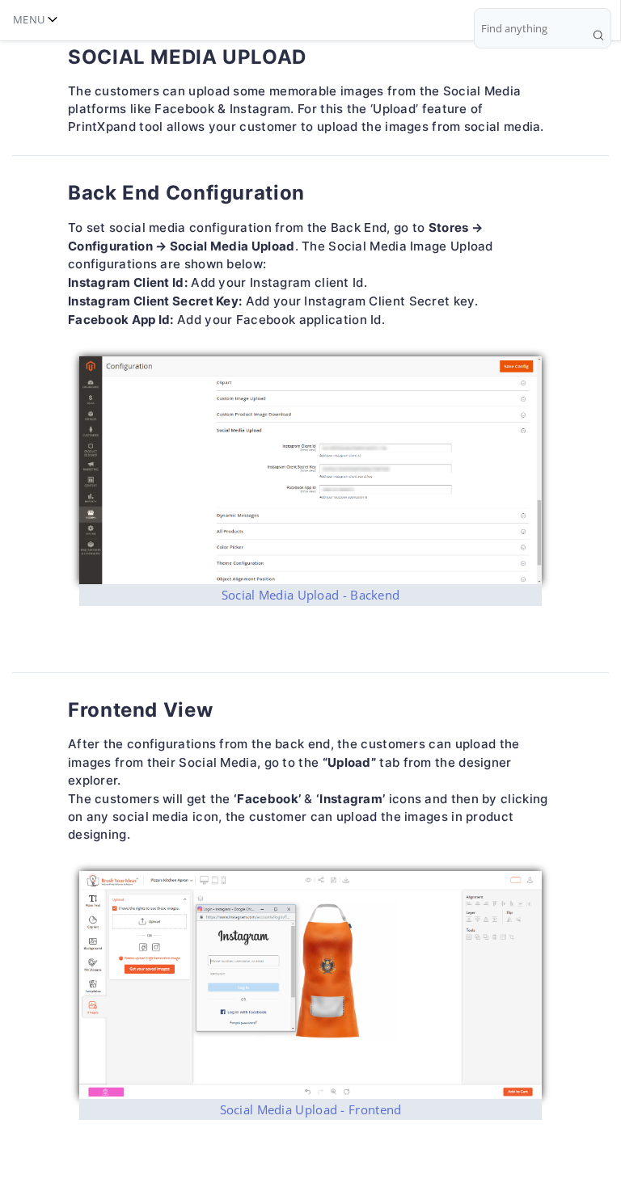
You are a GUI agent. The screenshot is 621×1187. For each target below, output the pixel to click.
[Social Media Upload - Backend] (310, 470)
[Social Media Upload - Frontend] (310, 985)
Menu (28, 19)
